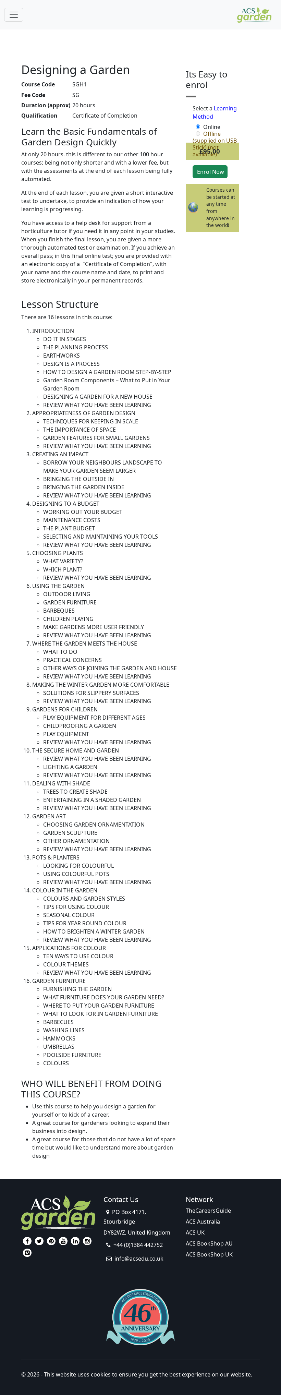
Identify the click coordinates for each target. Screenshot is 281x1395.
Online (211, 126)
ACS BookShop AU (209, 1243)
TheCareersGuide (208, 1210)
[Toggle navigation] (13, 15)
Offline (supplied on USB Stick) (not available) (215, 133)
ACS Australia (203, 1221)
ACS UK (195, 1232)
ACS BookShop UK (209, 1254)
